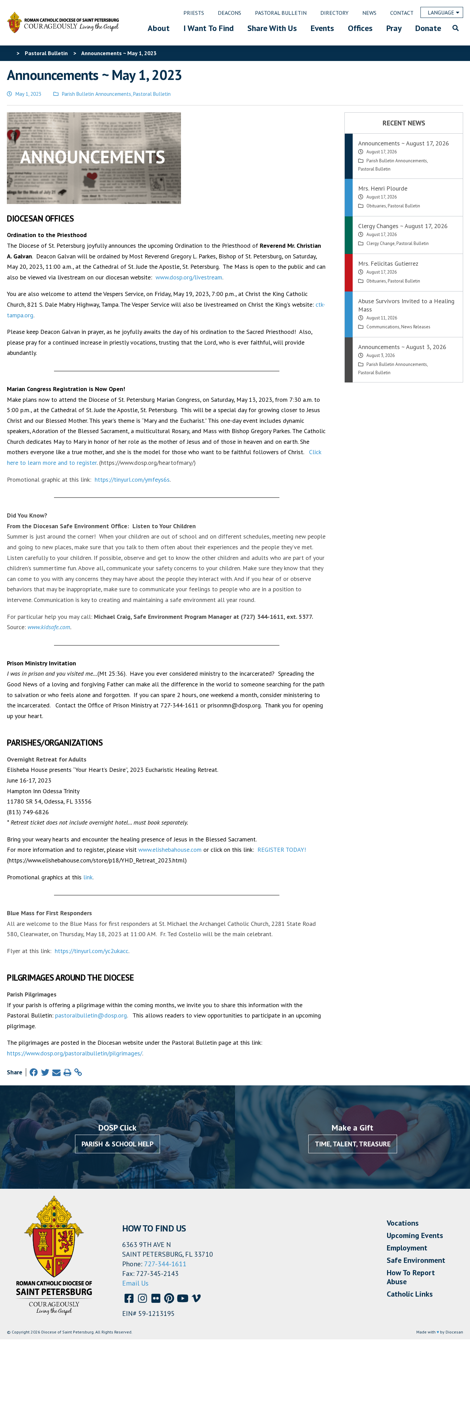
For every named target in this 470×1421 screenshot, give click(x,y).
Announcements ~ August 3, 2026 (402, 347)
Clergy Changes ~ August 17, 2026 (403, 226)
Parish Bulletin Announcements (96, 94)
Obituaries (376, 206)
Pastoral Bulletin (152, 94)
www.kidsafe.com (49, 627)
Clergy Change (380, 243)
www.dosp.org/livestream (189, 277)
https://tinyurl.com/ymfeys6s (132, 479)
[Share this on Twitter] (45, 1072)
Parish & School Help (117, 1143)
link (88, 877)
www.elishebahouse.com (170, 849)
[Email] (56, 1072)
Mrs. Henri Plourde (382, 188)
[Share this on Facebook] (34, 1072)
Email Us (135, 1283)
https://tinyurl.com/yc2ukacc (91, 951)
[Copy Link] (78, 1072)
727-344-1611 (165, 1263)
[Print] (67, 1072)
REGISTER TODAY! (281, 849)
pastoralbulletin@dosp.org (91, 1015)
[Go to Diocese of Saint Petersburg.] (9, 53)
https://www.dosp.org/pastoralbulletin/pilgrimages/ (74, 1053)
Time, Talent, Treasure (353, 1143)
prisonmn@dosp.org (234, 705)
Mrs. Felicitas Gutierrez (388, 263)
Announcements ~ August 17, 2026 (403, 143)
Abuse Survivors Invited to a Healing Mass (406, 305)
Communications (382, 327)
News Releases (415, 327)
